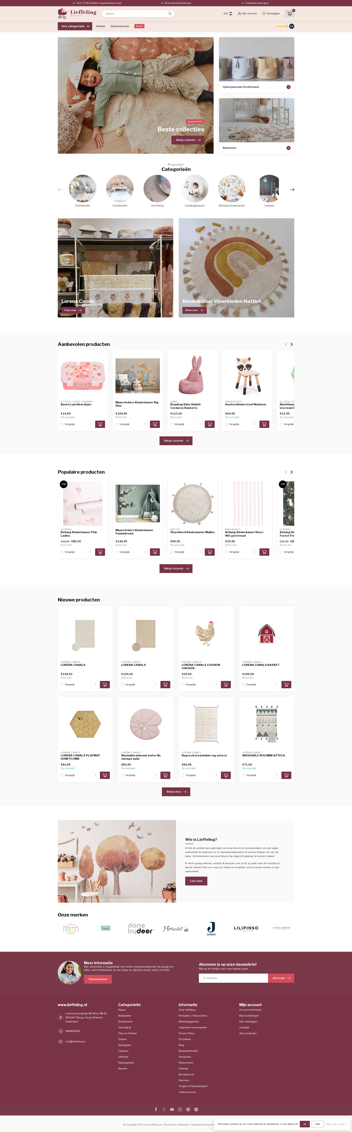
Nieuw (122, 1010)
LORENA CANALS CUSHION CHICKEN (201, 666)
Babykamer (124, 1015)
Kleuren (122, 1068)
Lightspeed (183, 1124)
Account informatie (250, 1010)
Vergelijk (70, 424)
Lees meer (196, 881)
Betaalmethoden (188, 1051)
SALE (139, 26)
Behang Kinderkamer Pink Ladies (79, 534)
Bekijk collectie (173, 440)
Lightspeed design (201, 1124)
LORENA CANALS (73, 665)
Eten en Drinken (127, 1033)
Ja (305, 1124)
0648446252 (72, 1031)
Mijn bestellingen (249, 1015)
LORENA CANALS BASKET (261, 665)
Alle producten (248, 1033)
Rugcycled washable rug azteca (204, 755)
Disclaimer (185, 1039)
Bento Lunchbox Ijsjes (76, 404)
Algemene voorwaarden (193, 1027)
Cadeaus (123, 1051)
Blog (181, 1045)
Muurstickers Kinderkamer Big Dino (137, 404)
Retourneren (186, 1062)
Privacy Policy (187, 1033)
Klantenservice (120, 26)
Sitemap (183, 1068)
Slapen (122, 1039)
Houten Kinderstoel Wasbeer (246, 404)
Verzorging (124, 1027)
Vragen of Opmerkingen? (193, 1086)
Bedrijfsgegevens (189, 1021)
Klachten (184, 1080)
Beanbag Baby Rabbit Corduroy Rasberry (185, 406)
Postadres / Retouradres (193, 1015)
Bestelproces (186, 1074)
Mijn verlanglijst (248, 1021)
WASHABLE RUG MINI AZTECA (263, 755)
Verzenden (185, 1057)
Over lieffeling (187, 1010)
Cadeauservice (187, 1092)
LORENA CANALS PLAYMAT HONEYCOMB (80, 757)
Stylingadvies (126, 1062)
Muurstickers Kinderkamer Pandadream (134, 532)
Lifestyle (123, 1057)
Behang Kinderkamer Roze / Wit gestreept (244, 534)
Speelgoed (124, 1045)
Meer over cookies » (336, 1124)
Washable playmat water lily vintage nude (141, 757)
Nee (317, 1124)
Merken (100, 26)
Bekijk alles (174, 791)
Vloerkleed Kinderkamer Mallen (192, 532)
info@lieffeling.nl (75, 1041)
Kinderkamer (125, 1021)
